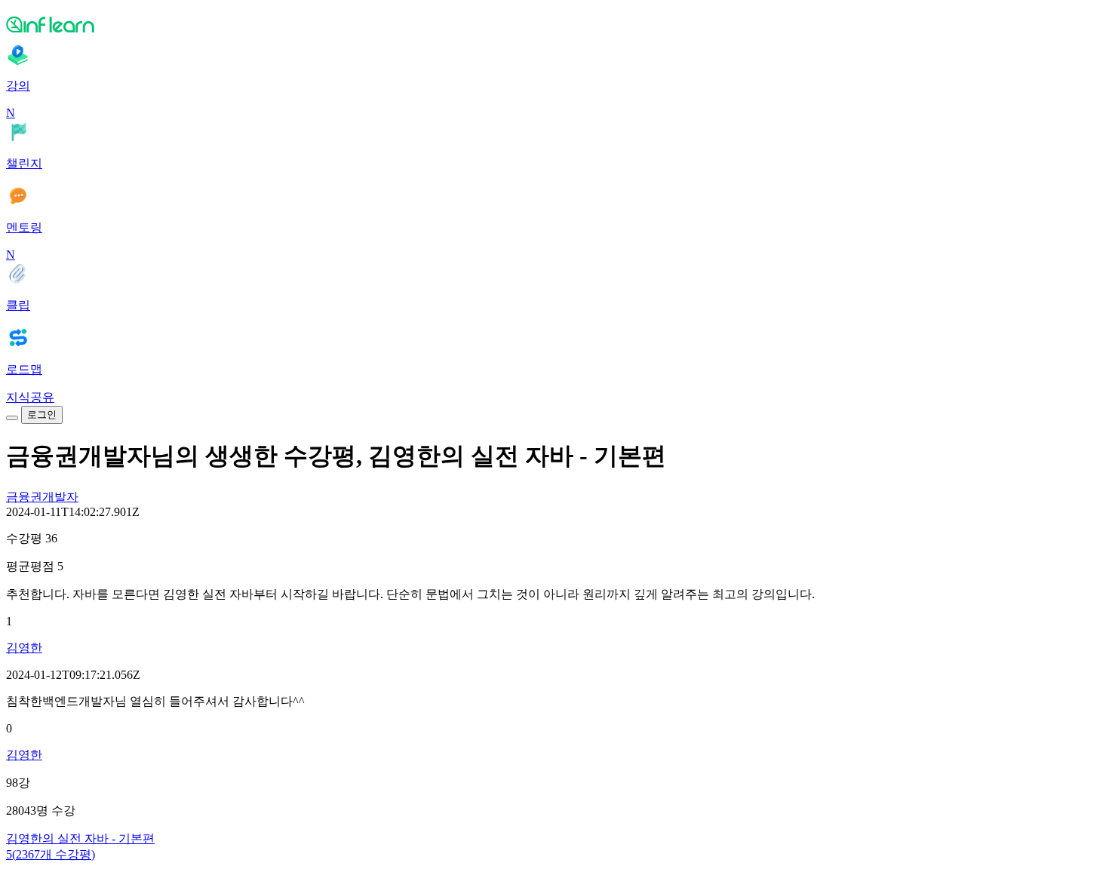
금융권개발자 (42, 496)
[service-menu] (12, 418)
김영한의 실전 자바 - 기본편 (80, 838)
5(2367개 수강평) (50, 854)
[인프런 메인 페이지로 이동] (554, 24)
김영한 (24, 647)
